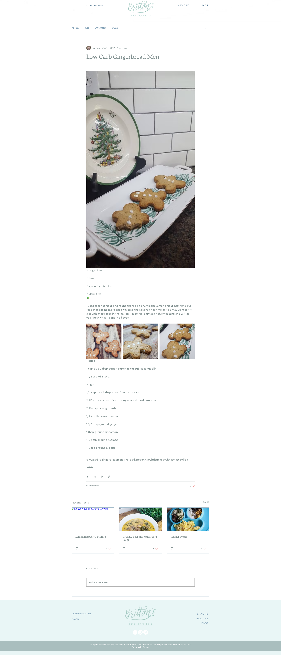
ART (87, 28)
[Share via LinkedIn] (102, 476)
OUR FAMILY (101, 28)
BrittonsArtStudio (140, 647)
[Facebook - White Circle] (135, 632)
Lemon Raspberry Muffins (90, 536)
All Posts (75, 28)
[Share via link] (109, 476)
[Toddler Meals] (188, 519)
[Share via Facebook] (87, 476)
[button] (95, 5)
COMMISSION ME (81, 613)
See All (206, 502)
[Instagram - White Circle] (140, 632)
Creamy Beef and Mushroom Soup (140, 538)
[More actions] (193, 48)
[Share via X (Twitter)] (95, 476)
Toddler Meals (178, 536)
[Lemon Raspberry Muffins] (93, 519)
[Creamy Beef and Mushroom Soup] (140, 519)
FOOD (115, 28)
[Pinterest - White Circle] (145, 632)
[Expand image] (103, 341)
